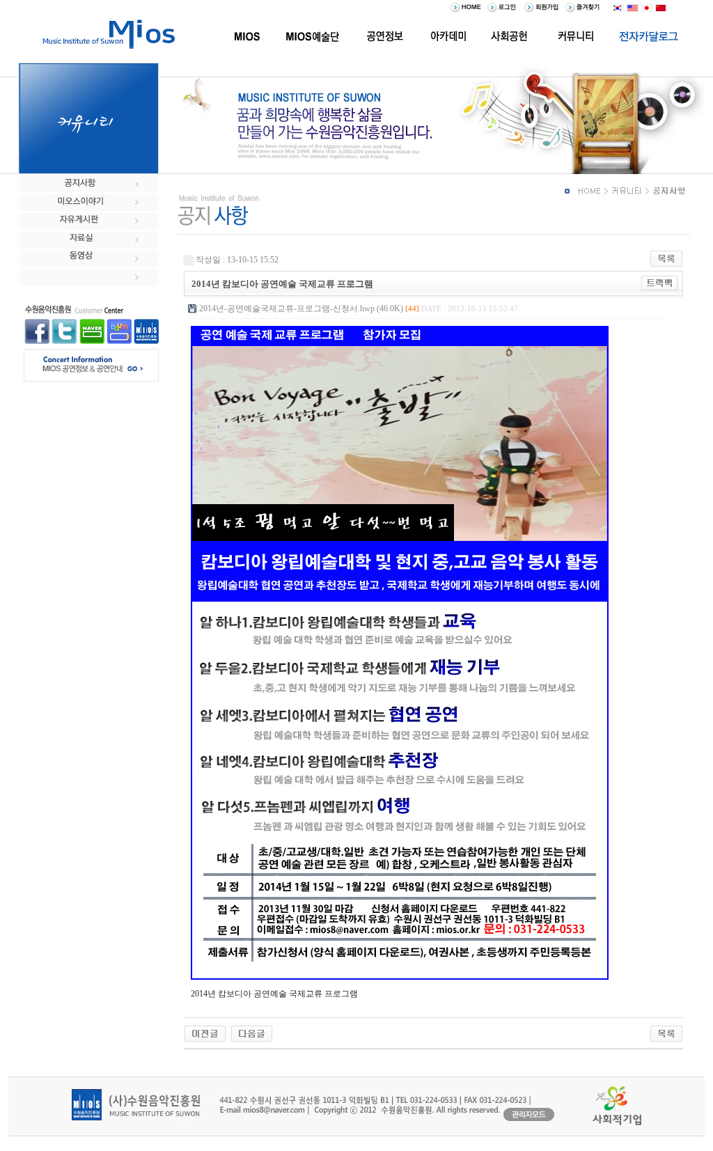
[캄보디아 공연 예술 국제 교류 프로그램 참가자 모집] (251, 1033)
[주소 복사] (659, 283)
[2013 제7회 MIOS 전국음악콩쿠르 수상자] (205, 1033)
